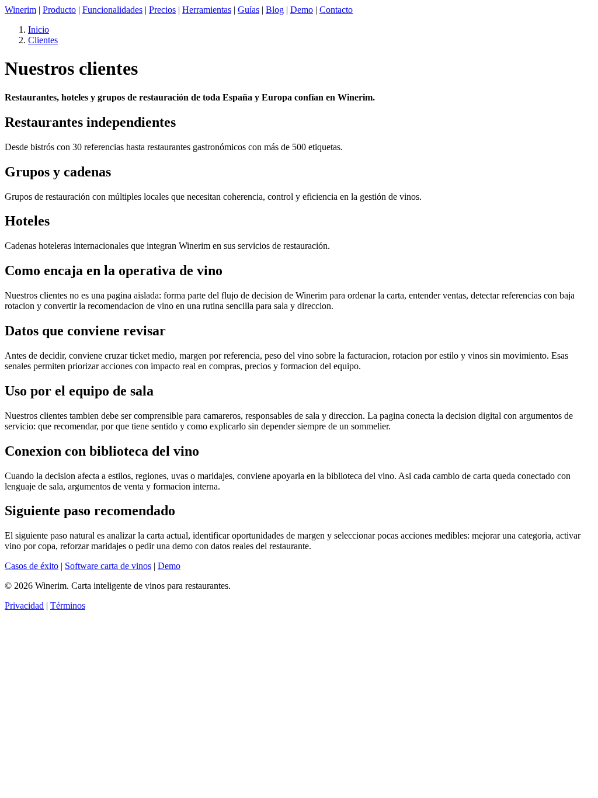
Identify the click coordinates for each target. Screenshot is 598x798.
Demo (301, 10)
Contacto (336, 10)
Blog (275, 10)
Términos (67, 605)
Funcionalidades (112, 10)
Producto (59, 10)
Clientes (43, 40)
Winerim (20, 10)
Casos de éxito (31, 566)
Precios (162, 10)
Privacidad (24, 605)
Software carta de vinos (108, 566)
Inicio (38, 29)
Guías (248, 10)
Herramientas (206, 10)
